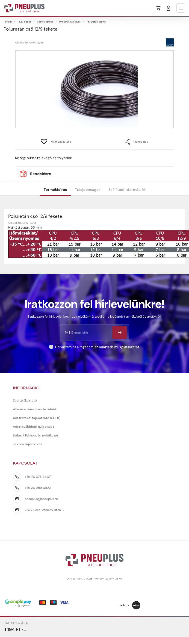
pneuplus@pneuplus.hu (41, 499)
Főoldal (8, 21)
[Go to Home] (21, 8)
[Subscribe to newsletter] (119, 332)
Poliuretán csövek (96, 21)
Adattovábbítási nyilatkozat (33, 427)
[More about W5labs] (136, 605)
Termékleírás (55, 189)
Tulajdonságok (87, 189)
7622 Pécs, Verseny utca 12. (45, 510)
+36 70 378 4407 (38, 477)
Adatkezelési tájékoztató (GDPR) (36, 418)
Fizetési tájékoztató (27, 444)
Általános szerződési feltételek (35, 409)
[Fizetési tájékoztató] (38, 603)
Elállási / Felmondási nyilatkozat (35, 435)
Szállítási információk (127, 189)
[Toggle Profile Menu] (168, 8)
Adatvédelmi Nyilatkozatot (119, 347)
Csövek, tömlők (45, 21)
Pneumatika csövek (69, 21)
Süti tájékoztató (25, 400)
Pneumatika (24, 21)
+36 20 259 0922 (38, 488)
